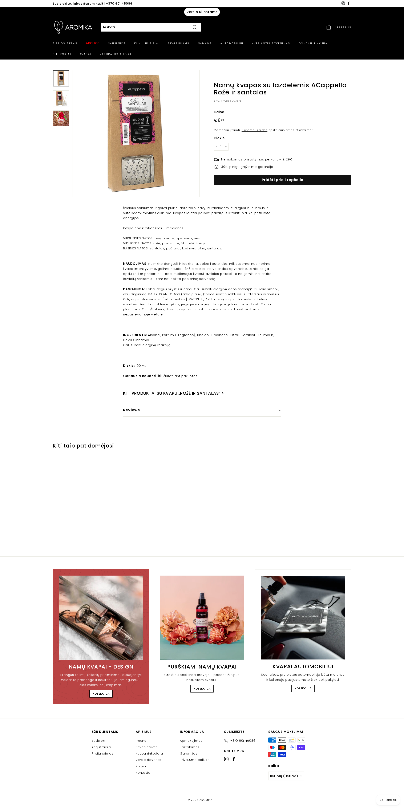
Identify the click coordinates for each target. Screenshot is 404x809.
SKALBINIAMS (178, 43)
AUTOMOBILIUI (231, 43)
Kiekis (219, 137)
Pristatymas (189, 747)
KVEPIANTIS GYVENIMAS (271, 43)
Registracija (101, 747)
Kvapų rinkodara (149, 753)
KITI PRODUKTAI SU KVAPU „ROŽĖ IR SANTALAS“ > (173, 393)
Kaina (219, 111)
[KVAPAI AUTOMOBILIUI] (303, 617)
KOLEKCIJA (101, 694)
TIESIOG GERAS (65, 43)
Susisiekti (99, 741)
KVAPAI (85, 54)
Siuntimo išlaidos (254, 130)
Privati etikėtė (147, 747)
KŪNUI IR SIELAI (146, 43)
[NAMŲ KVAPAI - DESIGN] (101, 618)
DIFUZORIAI (62, 54)
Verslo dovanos (149, 760)
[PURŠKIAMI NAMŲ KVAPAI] (202, 618)
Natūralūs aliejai (115, 54)
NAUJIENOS (117, 43)
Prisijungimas (102, 753)
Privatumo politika (195, 760)
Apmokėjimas (191, 741)
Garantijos (188, 753)
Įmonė (141, 741)
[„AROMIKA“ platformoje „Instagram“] (226, 759)
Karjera (141, 766)
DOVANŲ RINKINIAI (314, 43)
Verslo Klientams (202, 11)
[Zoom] (136, 133)
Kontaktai (143, 773)
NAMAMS (205, 43)
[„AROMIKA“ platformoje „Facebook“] (234, 759)
